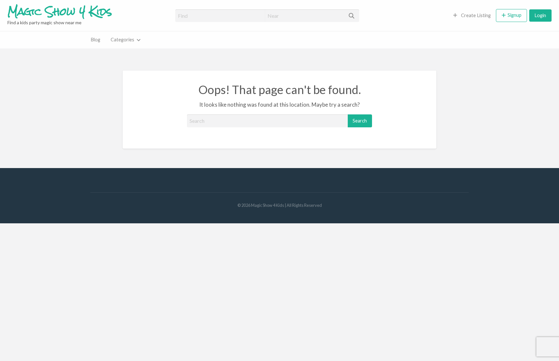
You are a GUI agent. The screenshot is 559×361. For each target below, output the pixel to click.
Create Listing (475, 15)
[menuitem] (472, 15)
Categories (122, 39)
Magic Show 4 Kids (59, 11)
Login (540, 15)
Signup (514, 15)
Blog (95, 39)
